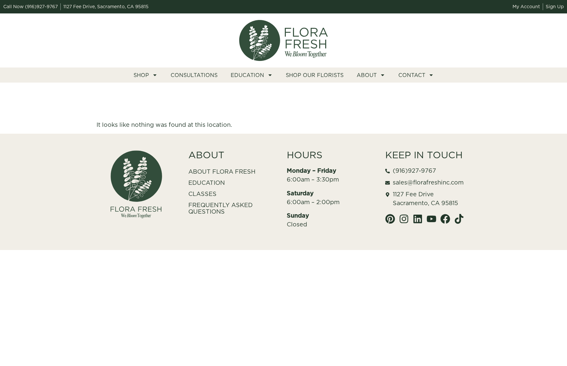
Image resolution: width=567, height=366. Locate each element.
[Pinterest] (390, 219)
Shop (141, 75)
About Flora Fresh (222, 171)
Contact (411, 75)
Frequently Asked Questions (220, 208)
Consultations (194, 75)
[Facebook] (445, 219)
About (367, 75)
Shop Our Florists (315, 75)
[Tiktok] (459, 219)
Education (247, 75)
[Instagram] (404, 219)
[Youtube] (431, 219)
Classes (202, 194)
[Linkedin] (418, 219)
